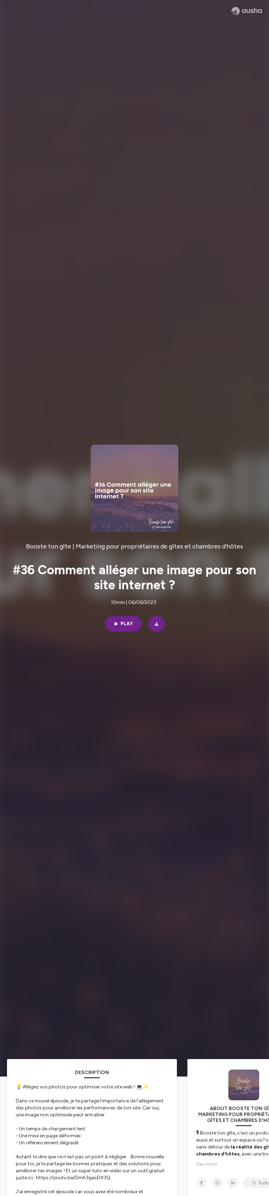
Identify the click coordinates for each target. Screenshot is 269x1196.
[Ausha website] (247, 11)
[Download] (157, 624)
